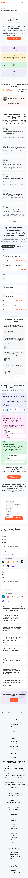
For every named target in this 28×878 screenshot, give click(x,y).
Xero (13, 750)
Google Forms (13, 741)
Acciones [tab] (5, 249)
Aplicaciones (13, 7)
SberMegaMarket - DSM (13, 729)
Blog (14, 826)
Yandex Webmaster (13, 724)
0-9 (3, 710)
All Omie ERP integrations (14, 793)
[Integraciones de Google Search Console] (17, 561)
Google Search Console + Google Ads (14, 782)
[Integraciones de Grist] (3, 566)
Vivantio (14, 738)
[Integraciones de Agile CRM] (8, 601)
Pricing (14, 824)
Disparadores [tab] (20, 246)
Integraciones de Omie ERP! (21, 260)
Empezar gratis (14, 477)
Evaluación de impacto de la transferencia (14, 858)
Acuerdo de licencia (14, 852)
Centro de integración (5, 7)
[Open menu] (25, 2)
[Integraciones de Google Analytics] (8, 561)
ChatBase (13, 726)
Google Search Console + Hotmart (14, 768)
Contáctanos (14, 862)
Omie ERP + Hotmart (14, 795)
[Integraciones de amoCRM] (3, 596)
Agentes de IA (14, 842)
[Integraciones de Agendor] (3, 601)
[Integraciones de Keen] (8, 566)
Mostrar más (14, 221)
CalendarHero (13, 736)
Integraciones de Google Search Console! (18, 291)
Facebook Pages (14, 746)
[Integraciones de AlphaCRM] (13, 601)
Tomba (13, 755)
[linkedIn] (12, 848)
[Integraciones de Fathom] (3, 561)
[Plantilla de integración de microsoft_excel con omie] (14, 133)
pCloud (13, 748)
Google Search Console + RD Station (14, 777)
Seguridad (14, 860)
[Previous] (12, 377)
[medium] (18, 848)
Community (14, 837)
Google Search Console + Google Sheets (14, 770)
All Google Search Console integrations (14, 766)
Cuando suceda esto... (10, 501)
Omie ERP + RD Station (14, 805)
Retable (13, 731)
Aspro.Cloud (14, 743)
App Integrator (14, 833)
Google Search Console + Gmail (14, 773)
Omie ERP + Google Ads (14, 809)
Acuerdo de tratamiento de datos (14, 856)
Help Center (14, 828)
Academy (14, 831)
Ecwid (13, 733)
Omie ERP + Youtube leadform (14, 812)
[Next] (15, 377)
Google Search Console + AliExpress (14, 780)
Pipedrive (13, 753)
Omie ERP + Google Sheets (14, 798)
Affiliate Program (14, 840)
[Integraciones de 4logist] (13, 596)
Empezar (14, 700)
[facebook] (9, 848)
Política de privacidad (14, 854)
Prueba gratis (14, 38)
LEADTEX (13, 757)
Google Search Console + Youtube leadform (14, 784)
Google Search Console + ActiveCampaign (14, 775)
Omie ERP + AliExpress (14, 807)
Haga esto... (7, 509)
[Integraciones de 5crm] (17, 596)
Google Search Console (5, 8)
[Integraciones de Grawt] (22, 561)
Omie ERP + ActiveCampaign (14, 802)
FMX (13, 722)
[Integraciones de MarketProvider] (13, 566)
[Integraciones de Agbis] (22, 596)
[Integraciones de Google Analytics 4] (13, 561)
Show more (14, 787)
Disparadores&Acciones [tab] (8, 246)
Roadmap (14, 835)
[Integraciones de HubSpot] (8, 596)
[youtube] (15, 848)
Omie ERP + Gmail (14, 800)
